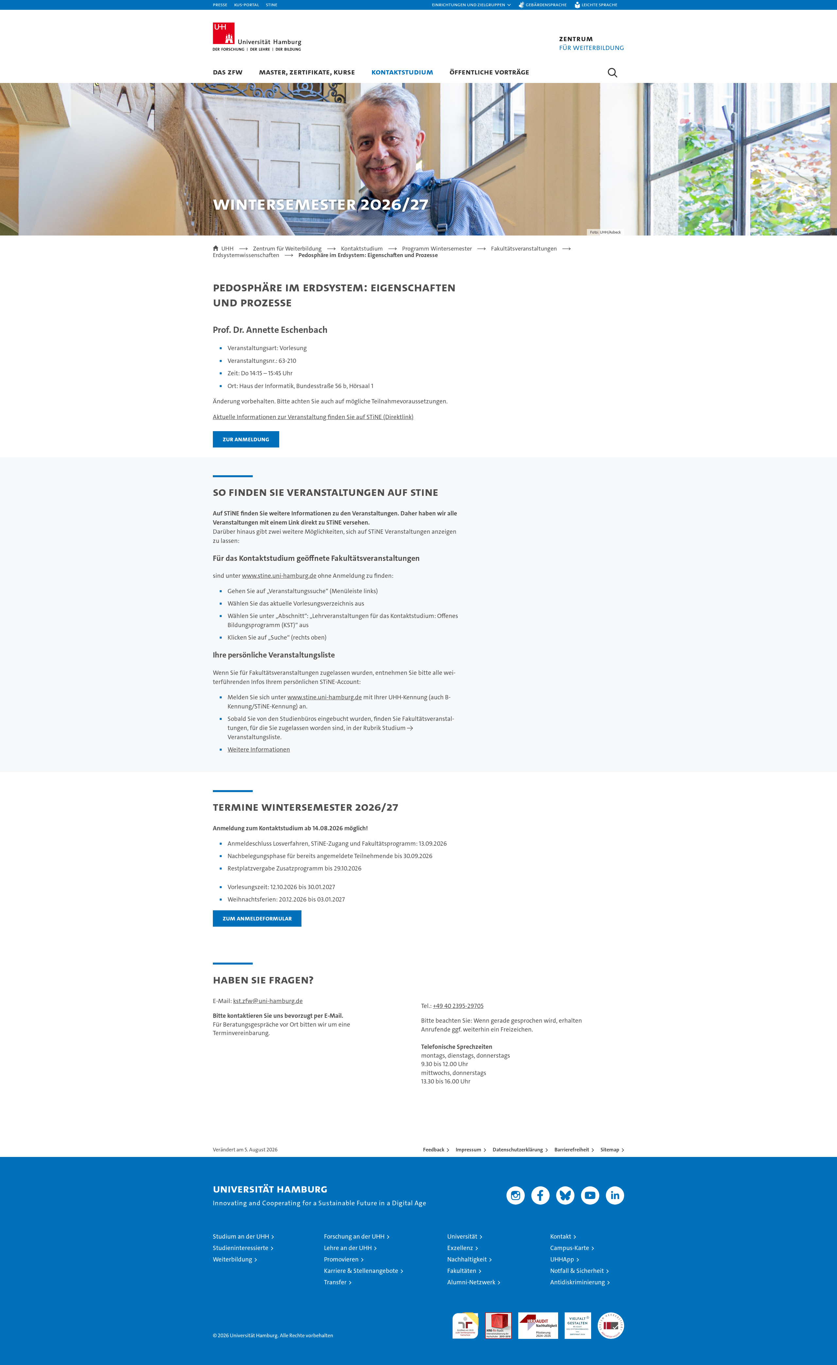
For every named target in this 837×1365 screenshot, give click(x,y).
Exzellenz (460, 1248)
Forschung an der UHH (354, 1236)
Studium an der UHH (241, 1236)
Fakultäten (461, 1271)
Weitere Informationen (259, 749)
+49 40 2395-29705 (458, 1006)
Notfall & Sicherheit (577, 1271)
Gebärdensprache (546, 4)
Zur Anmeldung (246, 439)
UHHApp (562, 1259)
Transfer (335, 1282)
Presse (220, 4)
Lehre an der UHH (348, 1248)
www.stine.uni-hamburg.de (279, 576)
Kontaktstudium (402, 71)
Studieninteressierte (240, 1248)
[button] (472, 5)
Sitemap (610, 1149)
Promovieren (341, 1259)
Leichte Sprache (599, 4)
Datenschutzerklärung (518, 1149)
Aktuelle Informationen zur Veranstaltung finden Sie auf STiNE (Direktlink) (313, 417)
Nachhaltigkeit (467, 1259)
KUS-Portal (246, 4)
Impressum (468, 1149)
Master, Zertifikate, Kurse (307, 71)
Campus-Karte (569, 1248)
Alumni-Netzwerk (471, 1282)
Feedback (433, 1149)
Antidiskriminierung (577, 1282)
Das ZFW (228, 71)
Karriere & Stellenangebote (361, 1271)
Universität (462, 1236)
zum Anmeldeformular (257, 918)
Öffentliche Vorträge (489, 71)
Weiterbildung (232, 1259)
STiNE (271, 4)
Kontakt (560, 1236)
